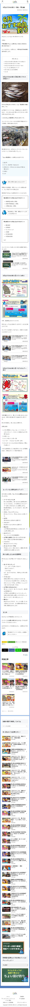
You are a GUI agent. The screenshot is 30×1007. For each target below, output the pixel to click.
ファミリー (19, 641)
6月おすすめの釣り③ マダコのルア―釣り (14, 65)
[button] (25, 650)
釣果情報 (5, 641)
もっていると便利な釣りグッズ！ (12, 67)
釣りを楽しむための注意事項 (11, 69)
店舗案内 (22, 996)
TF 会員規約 (22, 998)
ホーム (8, 996)
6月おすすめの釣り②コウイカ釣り (12, 63)
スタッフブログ (12, 641)
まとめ (6, 71)
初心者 (25, 641)
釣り (4, 643)
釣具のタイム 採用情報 (8, 1002)
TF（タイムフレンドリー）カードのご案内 (8, 999)
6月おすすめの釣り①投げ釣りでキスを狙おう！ (15, 61)
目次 (13, 58)
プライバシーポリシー (22, 1002)
